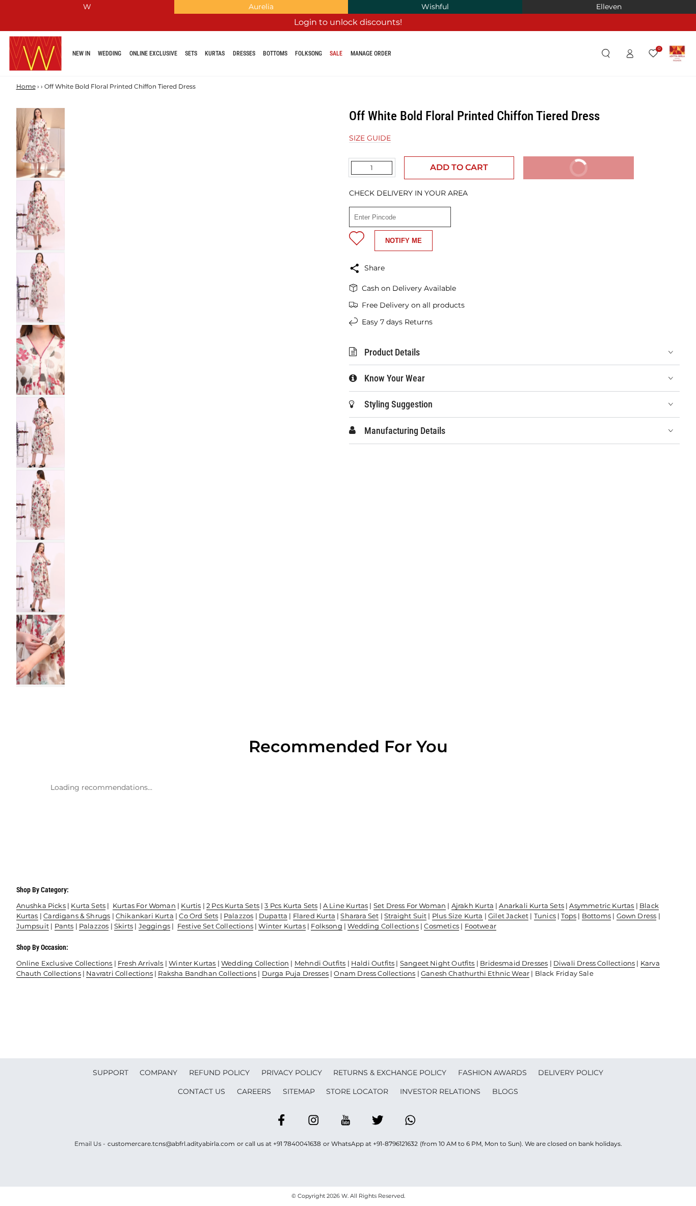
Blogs (505, 1091)
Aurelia (261, 6)
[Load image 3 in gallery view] (40, 287)
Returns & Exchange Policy (389, 1072)
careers (254, 1091)
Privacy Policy (291, 1072)
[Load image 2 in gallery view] (40, 215)
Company (158, 1072)
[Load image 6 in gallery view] (40, 505)
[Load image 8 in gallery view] (40, 649)
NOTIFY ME (403, 240)
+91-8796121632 (395, 1143)
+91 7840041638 (297, 1143)
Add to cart (459, 167)
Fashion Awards (492, 1072)
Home (26, 86)
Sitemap (299, 1091)
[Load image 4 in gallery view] (40, 360)
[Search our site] (606, 54)
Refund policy (219, 1072)
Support (110, 1072)
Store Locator (357, 1091)
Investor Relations (440, 1091)
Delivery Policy (570, 1072)
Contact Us (201, 1091)
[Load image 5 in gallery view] (40, 432)
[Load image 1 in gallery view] (40, 143)
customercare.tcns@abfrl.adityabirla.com (171, 1143)
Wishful (435, 6)
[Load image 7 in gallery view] (40, 577)
